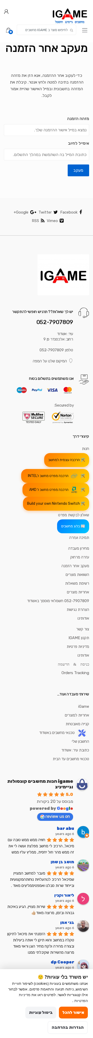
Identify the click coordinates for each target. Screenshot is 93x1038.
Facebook (69, 212)
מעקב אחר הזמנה (75, 566)
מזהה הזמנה (78, 118)
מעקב (78, 170)
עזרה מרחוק (79, 557)
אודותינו (83, 618)
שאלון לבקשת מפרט (73, 515)
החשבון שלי (80, 741)
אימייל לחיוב (78, 143)
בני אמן (67, 922)
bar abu (65, 828)
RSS (35, 220)
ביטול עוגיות (41, 1012)
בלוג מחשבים (70, 526)
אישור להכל (73, 1012)
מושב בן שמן (62, 861)
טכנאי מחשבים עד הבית (71, 759)
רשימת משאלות (77, 583)
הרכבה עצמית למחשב (64, 460)
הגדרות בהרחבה (68, 1027)
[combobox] (46, 30)
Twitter (45, 212)
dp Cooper (62, 962)
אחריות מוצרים (78, 592)
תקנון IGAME (78, 638)
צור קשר (82, 629)
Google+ (21, 212)
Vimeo (52, 220)
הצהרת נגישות (78, 609)
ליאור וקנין (64, 895)
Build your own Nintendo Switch (53, 503)
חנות (85, 448)
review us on (57, 816)
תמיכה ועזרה (79, 537)
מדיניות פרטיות (78, 646)
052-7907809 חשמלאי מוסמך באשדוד (58, 601)
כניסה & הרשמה (73, 664)
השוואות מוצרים (77, 574)
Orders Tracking (75, 672)
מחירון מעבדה (78, 548)
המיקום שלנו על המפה (50, 361)
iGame (83, 706)
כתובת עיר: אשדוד (75, 750)
